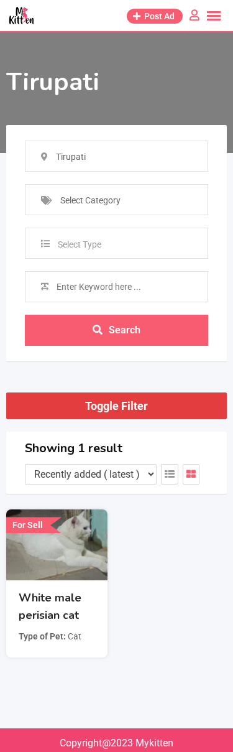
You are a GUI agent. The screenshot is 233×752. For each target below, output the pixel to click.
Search (124, 330)
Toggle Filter (116, 405)
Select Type (79, 244)
